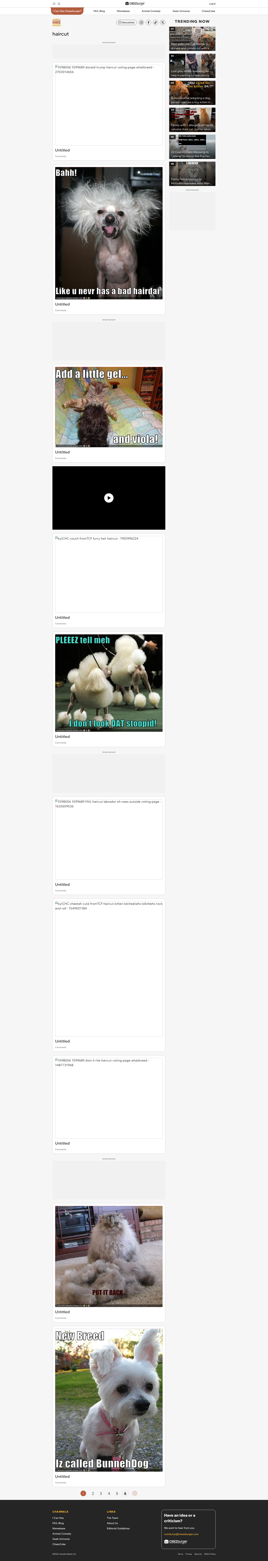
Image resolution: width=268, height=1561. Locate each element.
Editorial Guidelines (118, 1528)
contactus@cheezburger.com (181, 1534)
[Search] (58, 4)
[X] (162, 22)
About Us (112, 1523)
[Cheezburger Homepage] (135, 3)
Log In (212, 3)
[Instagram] (141, 22)
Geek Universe (61, 1538)
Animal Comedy (61, 1533)
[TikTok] (155, 22)
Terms (180, 1554)
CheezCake (59, 1544)
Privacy (189, 1554)
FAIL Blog (58, 1523)
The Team (112, 1517)
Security (198, 1554)
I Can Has (58, 1517)
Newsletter (128, 22)
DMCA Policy (210, 1554)
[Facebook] (148, 22)
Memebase (58, 1528)
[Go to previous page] (83, 1493)
